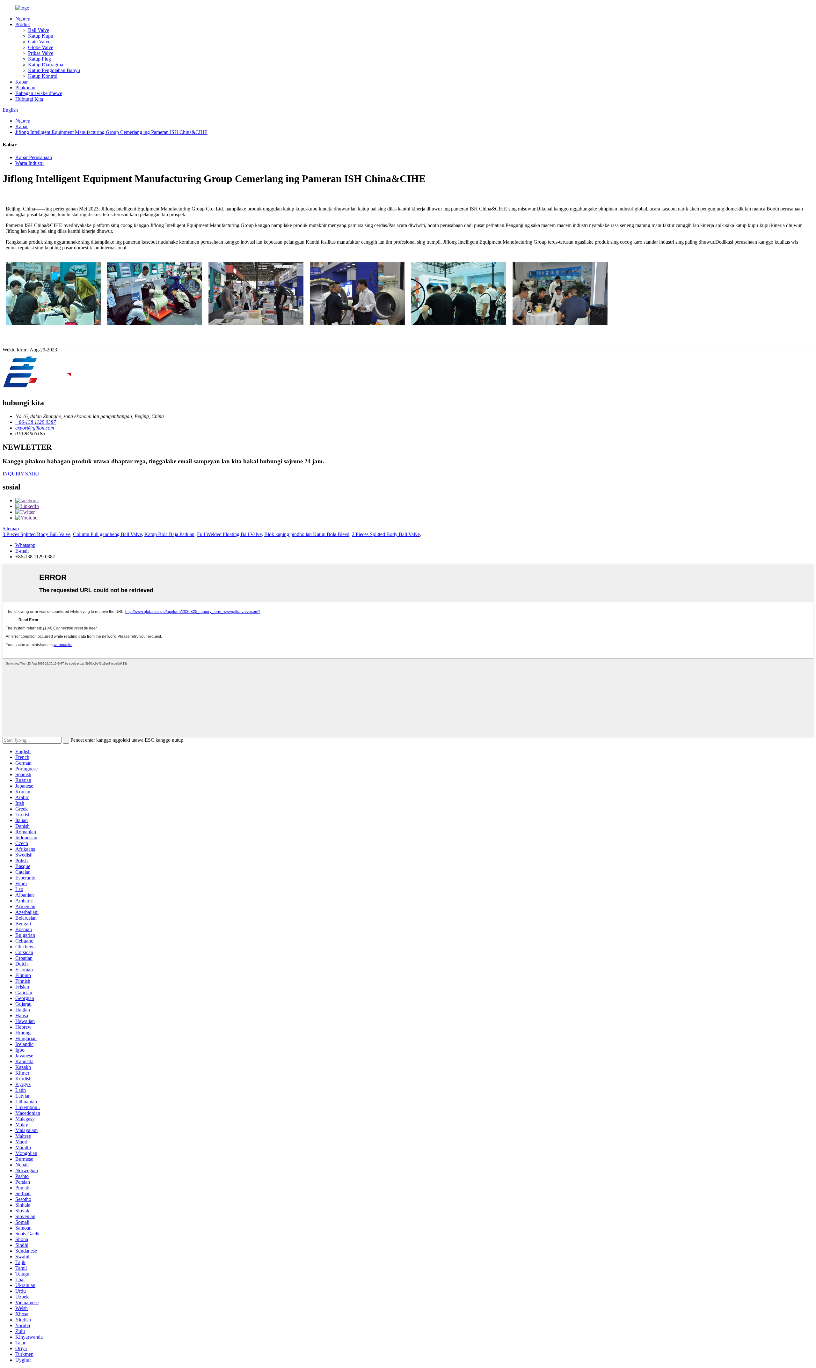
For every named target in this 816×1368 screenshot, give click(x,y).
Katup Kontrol (42, 76)
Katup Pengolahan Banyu (54, 70)
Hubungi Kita (29, 99)
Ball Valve (38, 30)
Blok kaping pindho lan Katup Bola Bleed (306, 534)
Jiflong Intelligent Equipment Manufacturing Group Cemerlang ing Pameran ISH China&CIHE (111, 132)
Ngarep (22, 18)
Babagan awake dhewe (38, 93)
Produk (22, 24)
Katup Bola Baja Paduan (169, 534)
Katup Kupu (40, 36)
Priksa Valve (40, 53)
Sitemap (11, 528)
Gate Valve (39, 41)
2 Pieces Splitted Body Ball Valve (386, 534)
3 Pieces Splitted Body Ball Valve (36, 534)
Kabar (21, 82)
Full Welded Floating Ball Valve (229, 534)
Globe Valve (40, 47)
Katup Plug (39, 59)
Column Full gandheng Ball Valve (107, 534)
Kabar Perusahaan (33, 157)
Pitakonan (25, 87)
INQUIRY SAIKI (21, 473)
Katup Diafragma (45, 64)
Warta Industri (29, 163)
